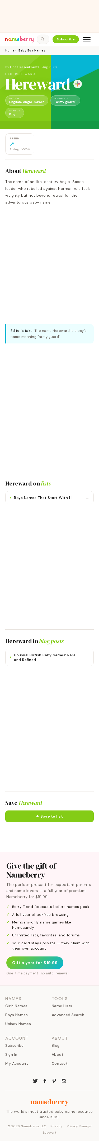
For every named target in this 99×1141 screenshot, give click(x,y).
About (58, 1054)
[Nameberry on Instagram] (64, 1080)
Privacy (56, 1126)
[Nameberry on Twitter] (35, 1080)
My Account (16, 1063)
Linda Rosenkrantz (25, 67)
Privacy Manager (79, 1126)
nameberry (49, 1102)
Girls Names (16, 1005)
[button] (49, 816)
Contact (60, 1063)
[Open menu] (87, 39)
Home (9, 50)
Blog (56, 1045)
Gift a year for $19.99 (35, 962)
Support (49, 1132)
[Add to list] (77, 84)
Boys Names (16, 1014)
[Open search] (43, 39)
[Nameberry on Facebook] (45, 1080)
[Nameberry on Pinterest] (54, 1080)
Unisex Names (18, 1023)
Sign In (11, 1054)
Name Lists (62, 1005)
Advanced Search (68, 1014)
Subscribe (66, 39)
